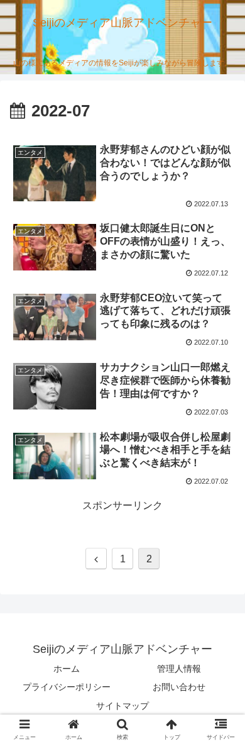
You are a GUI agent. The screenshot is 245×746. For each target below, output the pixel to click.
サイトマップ (122, 706)
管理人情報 (179, 669)
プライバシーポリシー (67, 687)
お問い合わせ (179, 687)
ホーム (66, 669)
